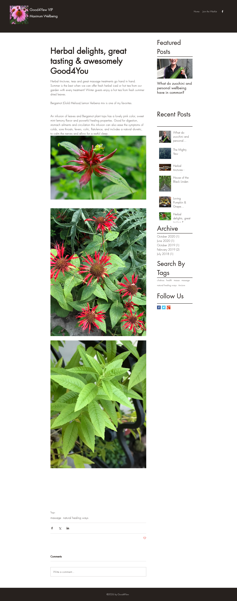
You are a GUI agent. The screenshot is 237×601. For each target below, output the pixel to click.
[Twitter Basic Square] (164, 307)
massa (177, 280)
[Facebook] (222, 11)
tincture (181, 285)
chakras (160, 280)
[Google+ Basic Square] (168, 307)
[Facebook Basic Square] (159, 307)
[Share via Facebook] (52, 528)
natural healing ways (167, 285)
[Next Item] (187, 68)
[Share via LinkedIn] (67, 528)
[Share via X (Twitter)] (59, 528)
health (169, 280)
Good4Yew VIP (41, 9)
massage (186, 280)
